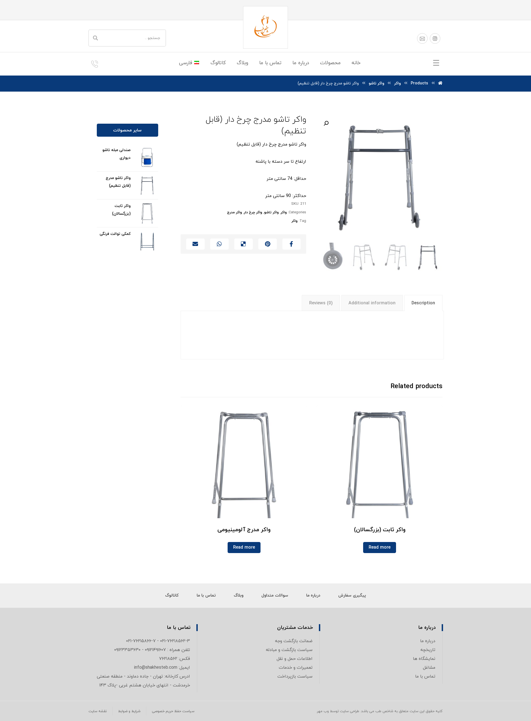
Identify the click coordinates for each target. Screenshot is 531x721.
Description (423, 303)
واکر (284, 212)
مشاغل (429, 668)
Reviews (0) (320, 303)
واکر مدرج (234, 212)
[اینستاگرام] (435, 38)
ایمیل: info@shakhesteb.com (162, 668)
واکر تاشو (271, 212)
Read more (380, 547)
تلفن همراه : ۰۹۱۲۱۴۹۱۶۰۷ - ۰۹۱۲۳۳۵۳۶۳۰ (152, 650)
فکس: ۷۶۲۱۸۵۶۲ (174, 659)
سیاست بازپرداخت (295, 676)
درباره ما (427, 641)
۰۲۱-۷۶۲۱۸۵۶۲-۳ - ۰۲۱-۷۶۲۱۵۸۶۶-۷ (158, 641)
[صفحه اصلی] (440, 83)
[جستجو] (95, 38)
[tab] (423, 303)
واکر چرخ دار (253, 212)
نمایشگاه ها (424, 659)
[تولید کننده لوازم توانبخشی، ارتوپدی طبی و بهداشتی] (265, 27)
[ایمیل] (422, 38)
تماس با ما (425, 676)
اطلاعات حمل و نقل (295, 659)
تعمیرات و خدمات (296, 668)
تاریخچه (427, 650)
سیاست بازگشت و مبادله (289, 650)
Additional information (371, 303)
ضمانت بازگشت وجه (294, 641)
